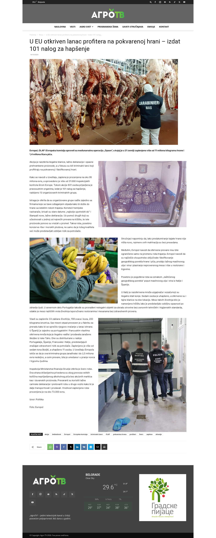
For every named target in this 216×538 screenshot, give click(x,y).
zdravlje (159, 434)
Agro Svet (85, 26)
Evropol (67, 434)
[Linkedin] (77, 447)
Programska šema (108, 26)
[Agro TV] (108, 13)
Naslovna (60, 26)
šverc (141, 434)
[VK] (84, 447)
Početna (33, 34)
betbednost (56, 434)
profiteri (133, 434)
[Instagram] (160, 2)
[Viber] (57, 447)
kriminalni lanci (97, 434)
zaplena (149, 434)
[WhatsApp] (50, 447)
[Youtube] (184, 2)
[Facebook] (155, 2)
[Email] (98, 447)
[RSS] (170, 2)
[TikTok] (174, 2)
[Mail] (165, 2)
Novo (41, 34)
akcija (47, 434)
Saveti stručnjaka (132, 26)
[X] (179, 2)
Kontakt (164, 26)
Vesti (73, 26)
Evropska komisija (80, 434)
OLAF (108, 434)
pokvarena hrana (119, 434)
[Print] (104, 447)
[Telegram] (91, 447)
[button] (151, 2)
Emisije (151, 26)
